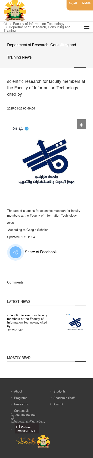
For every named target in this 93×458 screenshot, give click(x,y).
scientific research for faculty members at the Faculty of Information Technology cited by (27, 320)
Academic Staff (64, 397)
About (18, 391)
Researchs (21, 404)
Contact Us (22, 410)
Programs (20, 397)
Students (59, 391)
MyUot (86, 2)
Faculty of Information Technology (38, 23)
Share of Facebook (40, 251)
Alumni (58, 404)
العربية (73, 2)
